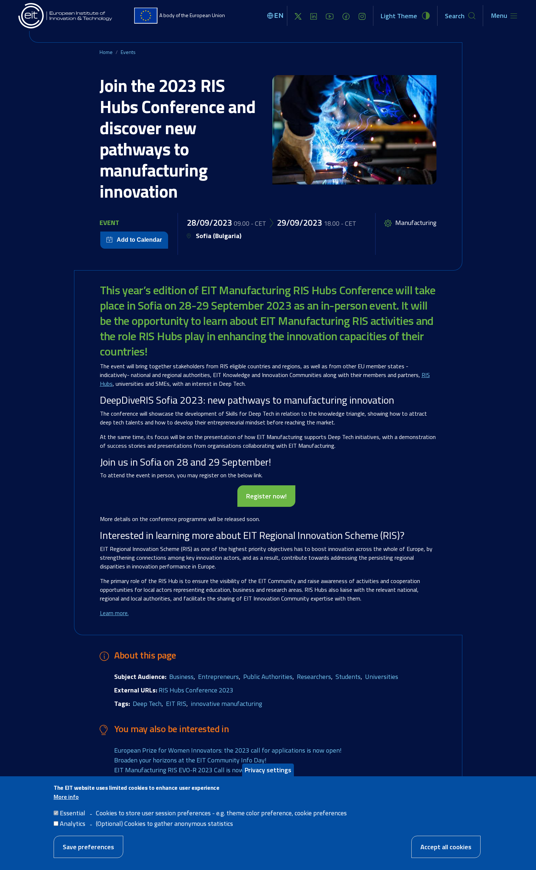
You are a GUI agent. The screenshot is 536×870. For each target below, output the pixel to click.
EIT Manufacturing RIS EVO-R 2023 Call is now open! (187, 770)
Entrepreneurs (218, 676)
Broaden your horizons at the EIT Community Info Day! (190, 760)
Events (128, 52)
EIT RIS (176, 703)
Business (181, 676)
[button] (354, 130)
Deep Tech (147, 703)
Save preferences (88, 847)
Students (348, 676)
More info (66, 796)
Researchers (314, 676)
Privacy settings (268, 770)
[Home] (65, 15)
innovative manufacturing (226, 703)
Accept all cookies (445, 847)
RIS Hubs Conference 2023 (196, 690)
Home (106, 52)
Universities (381, 676)
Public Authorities (267, 676)
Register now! (266, 496)
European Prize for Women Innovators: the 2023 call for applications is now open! (228, 750)
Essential (72, 813)
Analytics (72, 823)
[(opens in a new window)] (298, 16)
